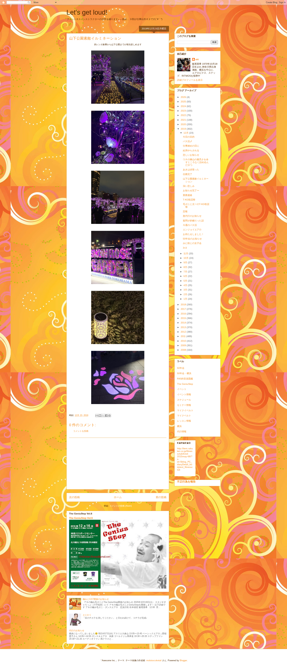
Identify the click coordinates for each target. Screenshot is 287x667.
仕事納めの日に (191, 145)
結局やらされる (191, 150)
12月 (186, 132)
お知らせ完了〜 (191, 190)
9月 (186, 262)
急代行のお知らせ (192, 216)
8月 (186, 267)
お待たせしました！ (193, 234)
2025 (184, 101)
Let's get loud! (86, 12)
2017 (184, 309)
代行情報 (181, 431)
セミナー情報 (184, 405)
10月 (186, 258)
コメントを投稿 (80, 431)
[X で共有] (103, 415)
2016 (184, 313)
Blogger (183, 660)
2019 (184, 128)
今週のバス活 (190, 225)
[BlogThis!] (100, 415)
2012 (184, 331)
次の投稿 (74, 497)
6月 (186, 276)
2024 (184, 106)
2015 (184, 318)
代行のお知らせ (76, 630)
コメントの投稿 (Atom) (120, 506)
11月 (186, 253)
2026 (184, 97)
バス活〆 (187, 141)
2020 (184, 124)
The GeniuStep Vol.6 (81, 518)
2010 (184, 341)
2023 (184, 110)
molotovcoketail (153, 660)
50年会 (180, 368)
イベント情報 (184, 394)
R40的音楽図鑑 (185, 378)
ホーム (118, 497)
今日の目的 (188, 136)
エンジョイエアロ (192, 229)
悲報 (185, 211)
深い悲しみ (188, 186)
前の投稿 (161, 497)
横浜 (179, 426)
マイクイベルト (185, 410)
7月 (186, 271)
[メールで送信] (96, 415)
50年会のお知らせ (192, 238)
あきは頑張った (191, 169)
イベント (181, 389)
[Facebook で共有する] (106, 415)
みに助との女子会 (192, 243)
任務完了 (187, 174)
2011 (183, 336)
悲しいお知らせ (191, 155)
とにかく (87, 615)
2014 (184, 322)
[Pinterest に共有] (109, 415)
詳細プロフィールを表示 (190, 80)
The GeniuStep (185, 384)
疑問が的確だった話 (193, 220)
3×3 (185, 247)
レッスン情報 (184, 421)
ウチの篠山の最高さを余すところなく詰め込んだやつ (196, 162)
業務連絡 (187, 195)
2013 (184, 327)
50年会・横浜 (184, 373)
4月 (186, 285)
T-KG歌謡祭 (189, 199)
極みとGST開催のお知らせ (96, 599)
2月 (186, 294)
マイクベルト (184, 415)
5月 (186, 280)
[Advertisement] (117, 463)
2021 (184, 120)
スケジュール (184, 399)
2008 (184, 350)
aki (197, 59)
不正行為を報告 (186, 481)
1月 (186, 299)
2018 (184, 304)
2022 (184, 115)
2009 (184, 345)
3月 (186, 289)
